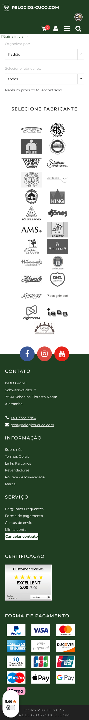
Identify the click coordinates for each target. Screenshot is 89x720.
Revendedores (17, 470)
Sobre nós (13, 449)
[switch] (10, 707)
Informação (23, 438)
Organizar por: (17, 44)
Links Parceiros (18, 463)
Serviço (17, 497)
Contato (18, 371)
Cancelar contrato (21, 536)
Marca (10, 484)
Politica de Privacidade (24, 477)
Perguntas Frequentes (24, 509)
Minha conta (15, 529)
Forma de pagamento (24, 516)
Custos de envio (18, 522)
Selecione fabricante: (23, 68)
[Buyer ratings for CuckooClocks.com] (28, 584)
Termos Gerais (17, 456)
